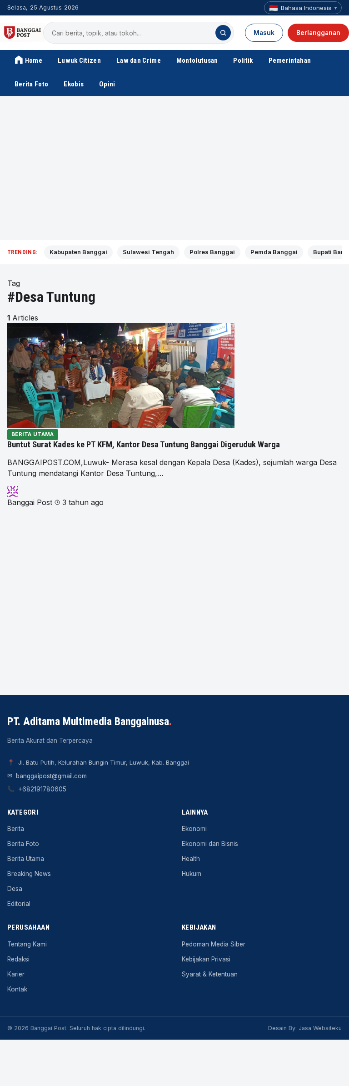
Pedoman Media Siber (213, 944)
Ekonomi (194, 828)
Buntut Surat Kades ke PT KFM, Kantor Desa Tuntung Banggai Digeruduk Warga (143, 445)
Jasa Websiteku (320, 1028)
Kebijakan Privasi (206, 959)
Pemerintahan (290, 60)
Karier (16, 974)
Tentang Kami (27, 944)
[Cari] (223, 32)
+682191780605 (42, 789)
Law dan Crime (138, 60)
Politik (243, 60)
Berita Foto (31, 84)
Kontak (17, 989)
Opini (107, 84)
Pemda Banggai (274, 251)
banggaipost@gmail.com (51, 776)
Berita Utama (32, 434)
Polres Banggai (212, 251)
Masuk (264, 32)
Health (191, 858)
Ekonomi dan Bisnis (210, 843)
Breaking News (29, 873)
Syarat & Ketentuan (210, 974)
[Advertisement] (174, 168)
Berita (15, 828)
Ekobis (74, 84)
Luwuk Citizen (79, 60)
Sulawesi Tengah (148, 251)
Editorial (18, 903)
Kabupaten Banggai (78, 251)
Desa (14, 888)
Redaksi (18, 959)
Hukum (191, 873)
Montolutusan (197, 60)
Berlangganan (318, 32)
